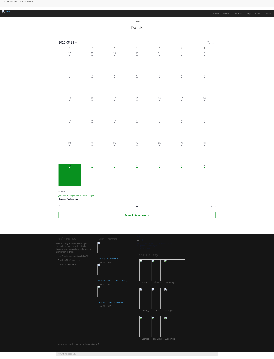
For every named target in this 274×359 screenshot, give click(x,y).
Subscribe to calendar (135, 215)
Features (237, 13)
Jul (62, 206)
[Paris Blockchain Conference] (116, 293)
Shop (248, 13)
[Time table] (251, 3)
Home (216, 13)
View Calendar (143, 248)
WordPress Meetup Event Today (112, 280)
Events (226, 13)
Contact (268, 13)
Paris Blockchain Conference (110, 302)
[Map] (257, 3)
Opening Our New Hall (107, 258)
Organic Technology (68, 199)
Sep (212, 206)
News (257, 13)
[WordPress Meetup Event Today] (116, 271)
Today (137, 206)
